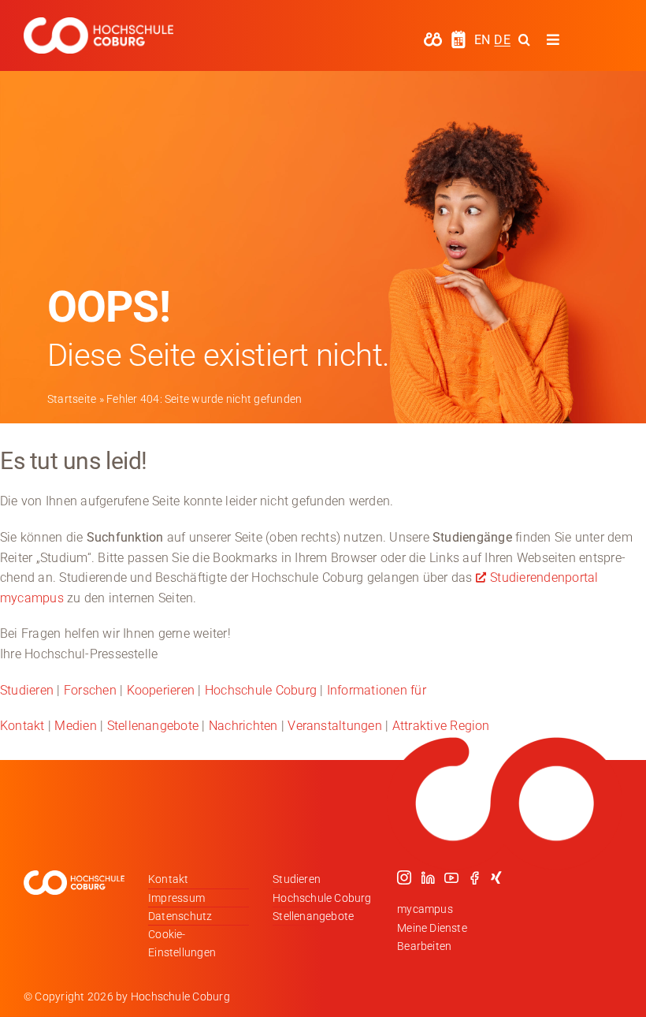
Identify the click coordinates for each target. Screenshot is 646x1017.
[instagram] (404, 877)
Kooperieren (161, 690)
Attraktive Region (441, 725)
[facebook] (474, 877)
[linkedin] (428, 877)
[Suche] (524, 39)
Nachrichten (243, 725)
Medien (75, 725)
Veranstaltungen (335, 725)
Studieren (27, 690)
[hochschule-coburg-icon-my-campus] (433, 37)
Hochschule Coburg (261, 690)
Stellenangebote (153, 725)
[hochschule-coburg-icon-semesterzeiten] (458, 35)
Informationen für (376, 690)
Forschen (90, 690)
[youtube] (451, 877)
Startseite (71, 399)
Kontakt (22, 725)
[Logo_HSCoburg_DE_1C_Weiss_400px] (98, 23)
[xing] (496, 877)
